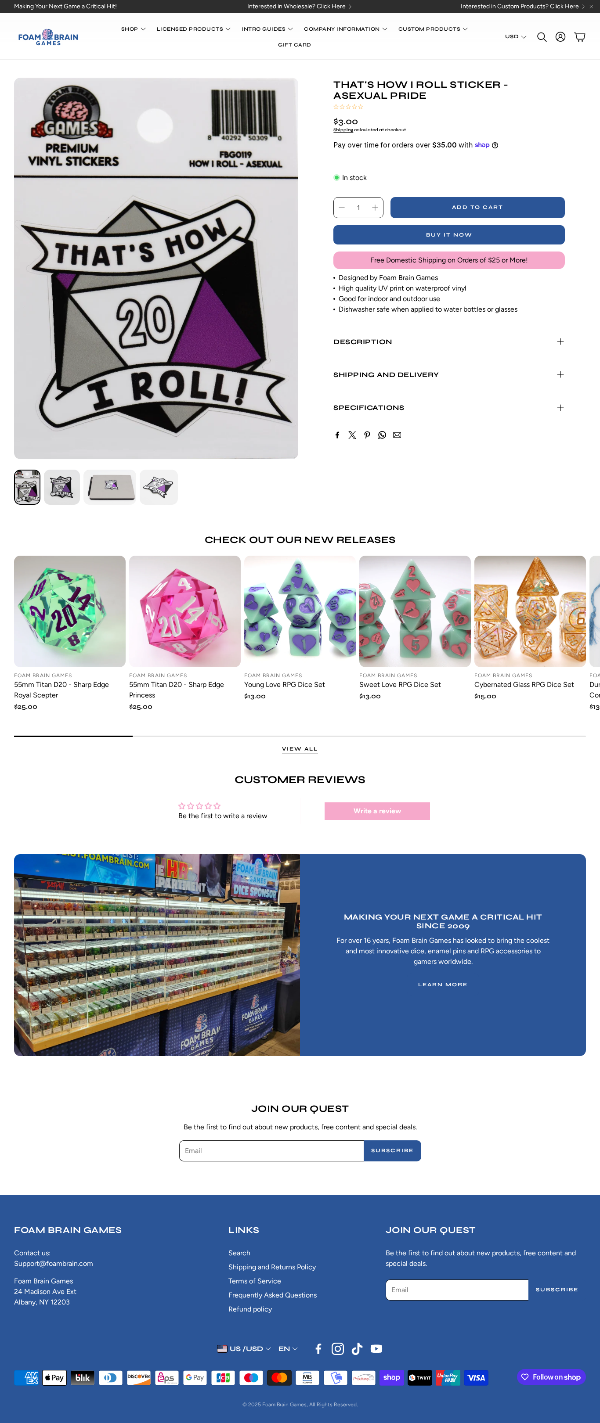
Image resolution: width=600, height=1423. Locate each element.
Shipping (343, 130)
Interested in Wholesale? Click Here (296, 7)
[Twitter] (352, 435)
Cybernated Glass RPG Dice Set (524, 684)
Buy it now (449, 235)
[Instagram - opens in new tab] (338, 1349)
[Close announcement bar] (591, 6)
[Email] (397, 435)
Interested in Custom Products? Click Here (520, 7)
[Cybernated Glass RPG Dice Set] (530, 611)
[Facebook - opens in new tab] (318, 1349)
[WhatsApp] (382, 435)
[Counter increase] (375, 208)
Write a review (377, 811)
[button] (541, 37)
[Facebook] (337, 435)
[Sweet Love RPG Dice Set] (415, 611)
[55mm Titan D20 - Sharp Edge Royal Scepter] (70, 611)
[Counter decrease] (342, 208)
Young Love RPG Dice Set (284, 684)
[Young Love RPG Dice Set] (300, 611)
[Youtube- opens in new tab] (376, 1349)
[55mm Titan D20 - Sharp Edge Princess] (185, 611)
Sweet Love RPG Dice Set (400, 684)
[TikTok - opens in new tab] (357, 1349)
